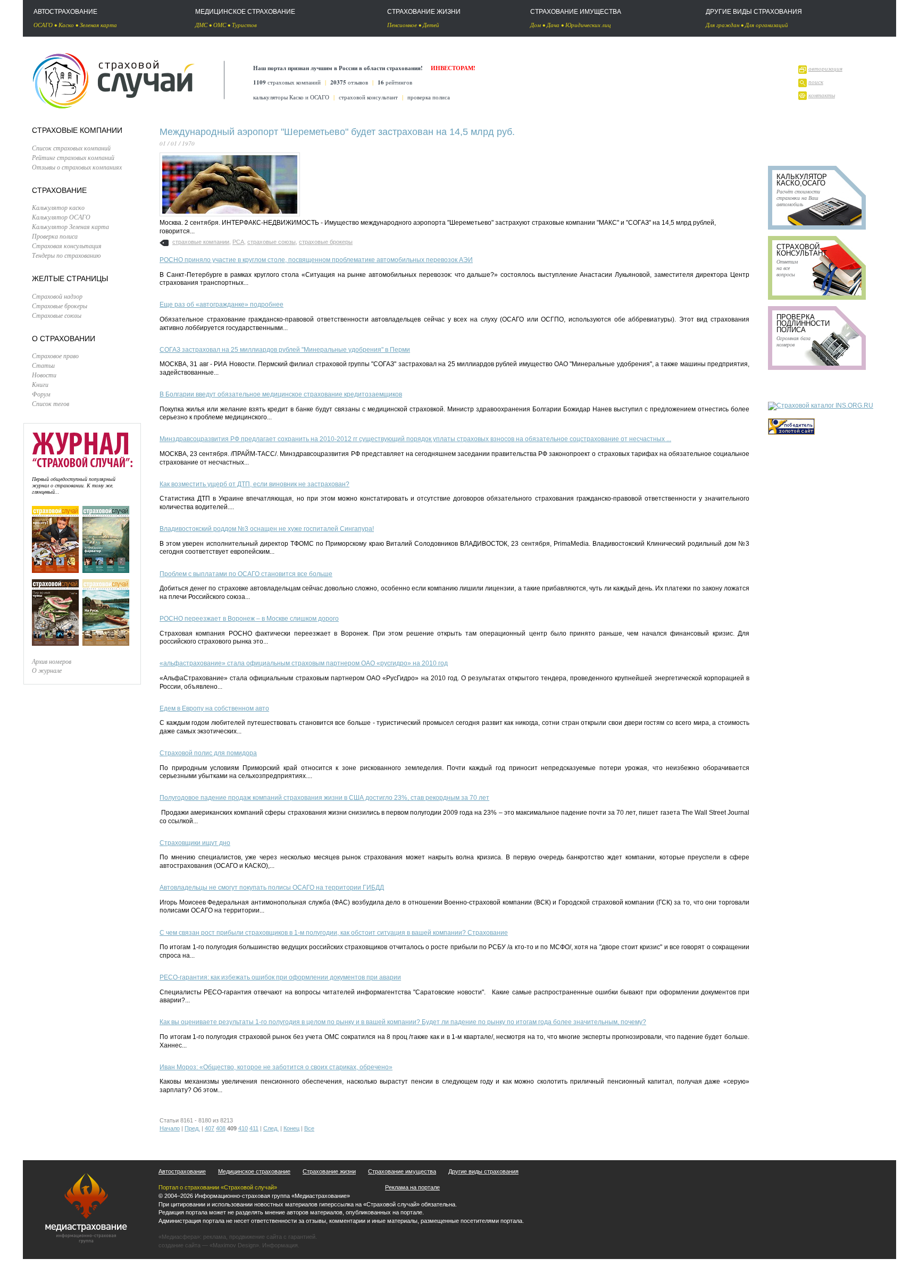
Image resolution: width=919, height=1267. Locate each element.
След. (271, 1128)
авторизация (825, 68)
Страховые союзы (56, 315)
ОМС (219, 25)
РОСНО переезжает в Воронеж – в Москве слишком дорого (249, 618)
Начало (170, 1128)
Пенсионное (402, 25)
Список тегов (50, 403)
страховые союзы (271, 242)
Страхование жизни (424, 11)
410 (243, 1128)
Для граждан (722, 25)
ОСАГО (43, 25)
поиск (815, 82)
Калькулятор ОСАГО (61, 217)
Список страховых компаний (71, 147)
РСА (238, 242)
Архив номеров (51, 661)
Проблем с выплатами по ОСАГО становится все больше (246, 574)
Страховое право (55, 355)
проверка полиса (428, 97)
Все (309, 1128)
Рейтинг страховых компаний (73, 157)
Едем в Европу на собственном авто (214, 708)
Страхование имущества (575, 11)
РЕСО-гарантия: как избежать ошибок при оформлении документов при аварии (280, 977)
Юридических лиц (588, 25)
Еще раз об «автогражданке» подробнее (221, 304)
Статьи (43, 365)
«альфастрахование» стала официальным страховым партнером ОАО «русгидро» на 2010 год (304, 663)
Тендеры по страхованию (66, 255)
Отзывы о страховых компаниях (77, 167)
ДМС (201, 25)
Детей (431, 25)
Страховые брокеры (59, 305)
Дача (553, 25)
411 (253, 1128)
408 (220, 1128)
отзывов (349, 82)
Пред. (192, 1128)
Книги (40, 384)
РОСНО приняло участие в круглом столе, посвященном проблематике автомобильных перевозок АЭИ (316, 260)
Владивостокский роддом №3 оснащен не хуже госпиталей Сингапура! (267, 529)
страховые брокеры (326, 242)
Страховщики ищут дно (195, 843)
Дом (535, 25)
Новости (44, 374)
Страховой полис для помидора (208, 753)
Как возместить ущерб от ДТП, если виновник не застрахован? (254, 484)
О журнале (47, 670)
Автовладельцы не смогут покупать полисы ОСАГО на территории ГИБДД (272, 887)
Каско (66, 25)
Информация (280, 1245)
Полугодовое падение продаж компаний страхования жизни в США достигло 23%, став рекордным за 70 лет (324, 797)
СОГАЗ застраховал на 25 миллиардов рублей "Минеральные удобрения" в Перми (285, 349)
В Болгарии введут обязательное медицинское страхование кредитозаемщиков (281, 394)
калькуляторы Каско (278, 97)
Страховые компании (77, 130)
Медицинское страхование (245, 11)
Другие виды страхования (754, 11)
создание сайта (179, 1245)
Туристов (244, 25)
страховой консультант (368, 97)
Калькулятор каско (58, 207)
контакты (821, 95)
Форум (41, 394)
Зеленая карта (98, 25)
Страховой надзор (57, 296)
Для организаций (766, 25)
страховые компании (200, 242)
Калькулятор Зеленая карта (70, 226)
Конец (291, 1128)
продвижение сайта (255, 1237)
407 (209, 1128)
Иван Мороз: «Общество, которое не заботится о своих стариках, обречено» (276, 1067)
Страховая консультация (67, 245)
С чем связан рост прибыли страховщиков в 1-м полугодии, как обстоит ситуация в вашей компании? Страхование (334, 932)
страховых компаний (287, 82)
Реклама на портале (412, 1187)
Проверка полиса (55, 236)
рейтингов (395, 82)
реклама (214, 1237)
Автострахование (65, 11)
